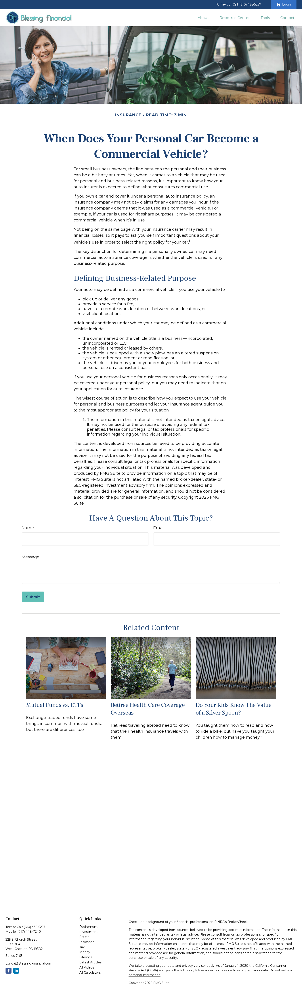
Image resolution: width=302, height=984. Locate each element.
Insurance (86, 942)
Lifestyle (85, 957)
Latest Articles (90, 962)
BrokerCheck (237, 922)
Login (286, 4)
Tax (81, 947)
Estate (84, 937)
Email (159, 527)
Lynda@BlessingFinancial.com (29, 963)
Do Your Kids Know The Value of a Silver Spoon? (233, 709)
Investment (88, 932)
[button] (203, 17)
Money (84, 952)
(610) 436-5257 (34, 927)
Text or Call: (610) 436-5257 (241, 4)
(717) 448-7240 (29, 932)
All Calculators (90, 972)
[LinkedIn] (16, 971)
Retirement (88, 927)
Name (28, 527)
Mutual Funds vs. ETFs (54, 705)
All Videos (86, 967)
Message (30, 557)
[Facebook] (8, 971)
